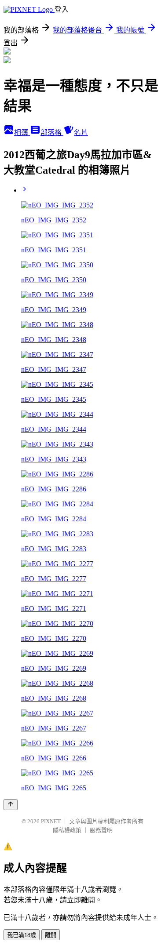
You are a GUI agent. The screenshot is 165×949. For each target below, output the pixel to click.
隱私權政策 (67, 830)
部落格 (51, 132)
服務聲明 (101, 830)
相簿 (22, 132)
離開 (50, 935)
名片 (81, 132)
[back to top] (11, 804)
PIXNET (51, 821)
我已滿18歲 (21, 935)
